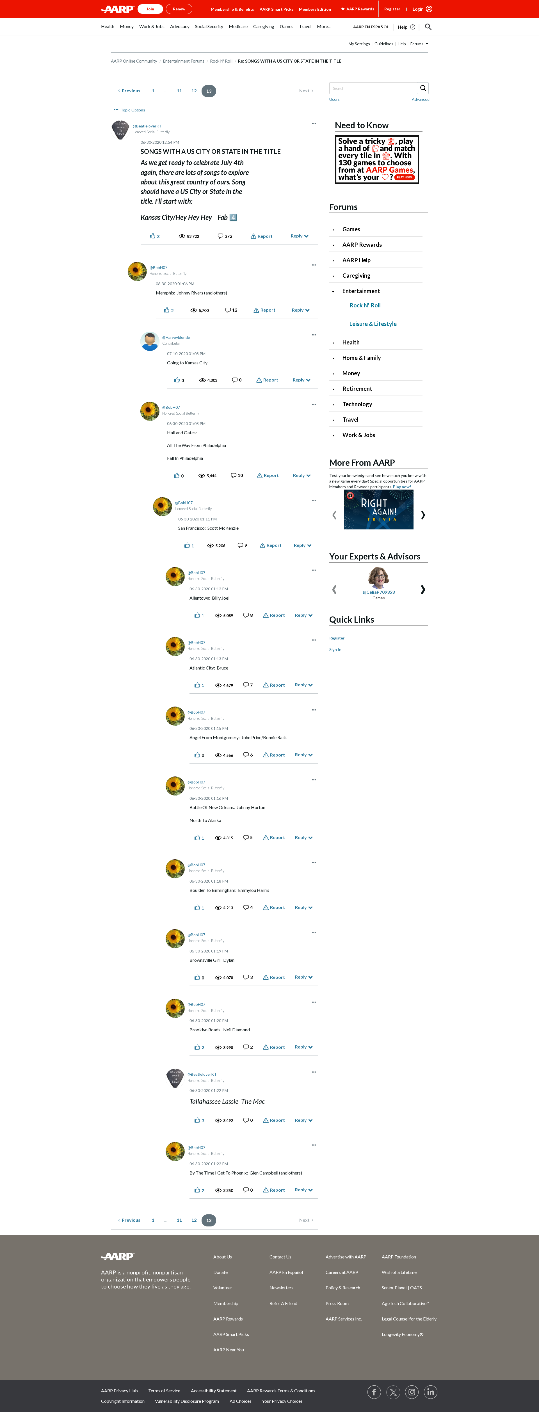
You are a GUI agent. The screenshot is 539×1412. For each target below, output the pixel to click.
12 (194, 90)
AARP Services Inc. (344, 1318)
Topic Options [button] (133, 110)
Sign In (335, 649)
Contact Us (280, 1256)
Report (265, 236)
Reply (297, 235)
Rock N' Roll (221, 60)
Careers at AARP (342, 1272)
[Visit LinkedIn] (431, 1392)
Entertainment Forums (183, 60)
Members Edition (315, 9)
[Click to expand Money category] (335, 373)
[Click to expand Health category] (335, 343)
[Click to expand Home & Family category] (335, 358)
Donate (220, 1272)
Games (351, 229)
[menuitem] (107, 29)
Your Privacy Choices (282, 1401)
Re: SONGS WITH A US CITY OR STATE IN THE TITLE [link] (289, 60)
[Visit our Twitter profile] (393, 1392)
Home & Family (361, 357)
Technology (357, 404)
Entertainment (361, 290)
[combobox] (378, 88)
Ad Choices (241, 1401)
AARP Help (356, 260)
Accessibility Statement (214, 1390)
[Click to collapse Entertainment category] (335, 291)
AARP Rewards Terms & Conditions (281, 1390)
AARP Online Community (134, 60)
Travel (350, 419)
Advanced (421, 99)
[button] (428, 27)
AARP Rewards (362, 244)
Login (418, 9)
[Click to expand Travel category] (335, 420)
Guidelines (383, 43)
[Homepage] (118, 9)
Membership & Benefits (232, 9)
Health (351, 342)
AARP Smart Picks (276, 9)
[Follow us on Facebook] (374, 1392)
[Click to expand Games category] (335, 229)
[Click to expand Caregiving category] (335, 276)
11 (179, 90)
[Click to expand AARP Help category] (335, 260)
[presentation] (334, 512)
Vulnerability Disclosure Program (187, 1401)
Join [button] (150, 8)
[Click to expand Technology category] (335, 404)
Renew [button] (179, 8)
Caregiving (356, 275)
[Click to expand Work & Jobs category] (335, 435)
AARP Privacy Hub (119, 1390)
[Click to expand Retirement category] (335, 389)
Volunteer (222, 1287)
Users (334, 99)
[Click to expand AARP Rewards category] (335, 245)
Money (351, 373)
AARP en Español (371, 26)
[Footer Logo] (146, 1256)
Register (392, 8)
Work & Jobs (358, 434)
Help (402, 43)
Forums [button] (416, 43)
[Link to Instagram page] (412, 1392)
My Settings (359, 43)
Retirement (357, 388)
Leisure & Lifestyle (373, 323)
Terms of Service (164, 1390)
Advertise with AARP (346, 1256)
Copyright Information (123, 1401)
